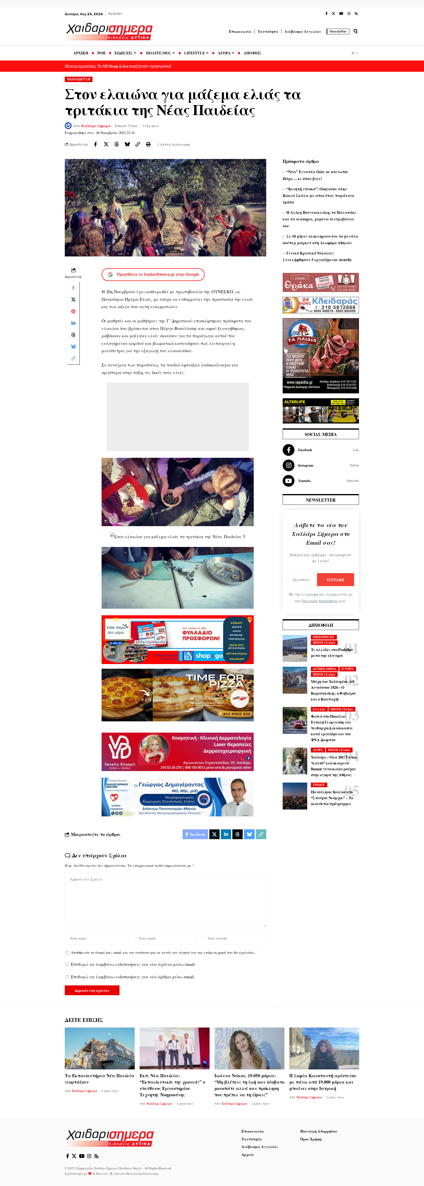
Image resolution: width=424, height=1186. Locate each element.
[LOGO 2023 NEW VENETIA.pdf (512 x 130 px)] (178, 751)
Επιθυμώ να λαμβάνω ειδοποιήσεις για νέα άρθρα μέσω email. (133, 977)
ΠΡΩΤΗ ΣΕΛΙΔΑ (324, 643)
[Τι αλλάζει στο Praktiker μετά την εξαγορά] (295, 648)
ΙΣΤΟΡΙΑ (347, 669)
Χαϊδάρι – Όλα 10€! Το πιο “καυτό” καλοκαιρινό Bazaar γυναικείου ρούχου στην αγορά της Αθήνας (334, 765)
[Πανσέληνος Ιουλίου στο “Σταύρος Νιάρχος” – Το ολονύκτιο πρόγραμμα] (295, 796)
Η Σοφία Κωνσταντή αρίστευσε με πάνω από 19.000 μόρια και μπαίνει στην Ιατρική (323, 1081)
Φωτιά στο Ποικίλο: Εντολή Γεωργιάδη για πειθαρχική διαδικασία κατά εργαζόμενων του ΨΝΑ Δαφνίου (331, 727)
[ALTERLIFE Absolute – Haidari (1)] (321, 410)
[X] (333, 14)
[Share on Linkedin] (73, 323)
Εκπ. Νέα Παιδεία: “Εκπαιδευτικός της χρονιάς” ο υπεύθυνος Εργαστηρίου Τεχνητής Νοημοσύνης (172, 1085)
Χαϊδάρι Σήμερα (96, 125)
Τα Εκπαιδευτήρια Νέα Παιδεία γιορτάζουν (99, 1078)
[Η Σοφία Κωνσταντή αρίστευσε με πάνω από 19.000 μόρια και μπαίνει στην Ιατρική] (324, 1048)
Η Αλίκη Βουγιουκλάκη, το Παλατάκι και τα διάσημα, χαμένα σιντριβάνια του (319, 218)
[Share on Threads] (116, 144)
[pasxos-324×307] (321, 355)
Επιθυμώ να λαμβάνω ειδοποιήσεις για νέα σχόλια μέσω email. (133, 964)
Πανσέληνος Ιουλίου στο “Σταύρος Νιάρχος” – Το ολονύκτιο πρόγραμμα (332, 797)
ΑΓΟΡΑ (318, 750)
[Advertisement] (177, 417)
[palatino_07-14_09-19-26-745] (178, 694)
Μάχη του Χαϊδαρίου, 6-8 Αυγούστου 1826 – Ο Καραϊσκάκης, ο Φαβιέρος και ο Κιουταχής (333, 690)
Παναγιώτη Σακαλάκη (142, 1173)
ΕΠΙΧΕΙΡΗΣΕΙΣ (324, 637)
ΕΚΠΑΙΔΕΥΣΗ (78, 79)
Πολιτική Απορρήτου (320, 601)
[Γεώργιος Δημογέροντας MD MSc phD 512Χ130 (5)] (178, 796)
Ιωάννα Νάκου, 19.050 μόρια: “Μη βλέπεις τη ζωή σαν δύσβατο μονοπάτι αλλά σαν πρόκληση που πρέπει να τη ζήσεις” (249, 1085)
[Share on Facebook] (95, 144)
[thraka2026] (321, 282)
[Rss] (356, 14)
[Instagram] (349, 14)
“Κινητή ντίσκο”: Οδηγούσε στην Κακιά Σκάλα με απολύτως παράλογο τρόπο (318, 195)
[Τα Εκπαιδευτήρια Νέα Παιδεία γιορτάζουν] (100, 1048)
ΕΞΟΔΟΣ (319, 785)
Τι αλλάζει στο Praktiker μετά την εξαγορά (332, 652)
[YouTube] (341, 14)
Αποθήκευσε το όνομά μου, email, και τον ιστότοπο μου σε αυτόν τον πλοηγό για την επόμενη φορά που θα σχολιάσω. (163, 952)
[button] (355, 31)
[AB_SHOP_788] (178, 639)
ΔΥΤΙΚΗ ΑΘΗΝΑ (324, 669)
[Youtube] (321, 481)
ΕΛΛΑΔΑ (319, 709)
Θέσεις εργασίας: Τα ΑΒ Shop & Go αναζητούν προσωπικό (118, 66)
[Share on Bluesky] (127, 144)
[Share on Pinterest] (73, 311)
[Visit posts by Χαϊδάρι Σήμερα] (68, 125)
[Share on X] (106, 144)
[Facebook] (326, 14)
